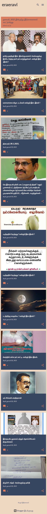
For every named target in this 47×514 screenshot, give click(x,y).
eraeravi (10, 4)
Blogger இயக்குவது (25, 510)
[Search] (37, 5)
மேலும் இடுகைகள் (23, 502)
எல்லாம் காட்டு (7, 25)
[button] (42, 70)
